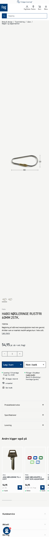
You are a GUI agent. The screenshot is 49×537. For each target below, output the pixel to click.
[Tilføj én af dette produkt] (20, 353)
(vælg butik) (30, 375)
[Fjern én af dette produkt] (4, 353)
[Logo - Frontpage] (12, 7)
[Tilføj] (20, 487)
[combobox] (27, 15)
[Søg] (4, 15)
